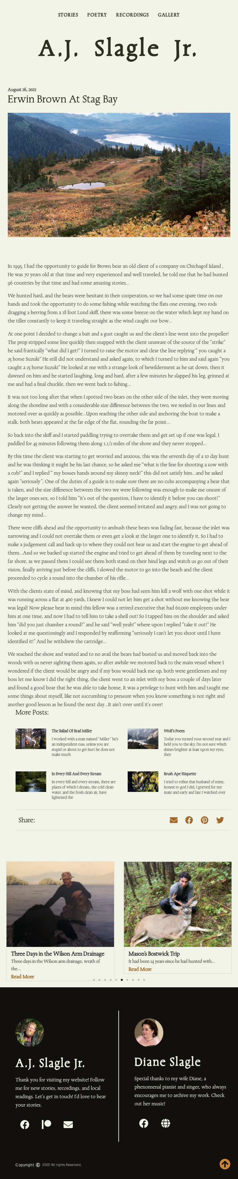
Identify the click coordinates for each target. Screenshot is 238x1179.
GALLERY (169, 15)
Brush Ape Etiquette (180, 773)
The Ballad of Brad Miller (72, 731)
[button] (174, 820)
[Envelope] (68, 1124)
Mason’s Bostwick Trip (154, 953)
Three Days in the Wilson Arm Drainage (57, 953)
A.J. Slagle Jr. (119, 48)
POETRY (97, 15)
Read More (140, 969)
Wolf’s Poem (174, 731)
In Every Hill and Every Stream (76, 773)
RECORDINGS (132, 15)
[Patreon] (46, 1124)
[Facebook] (24, 1124)
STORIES (68, 15)
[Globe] (165, 1123)
